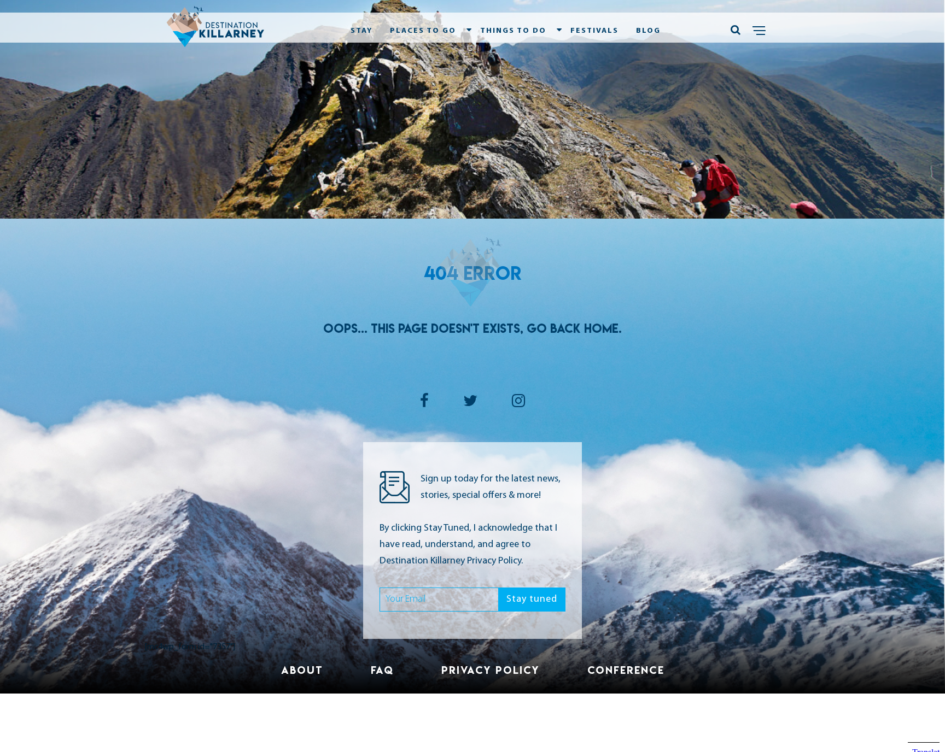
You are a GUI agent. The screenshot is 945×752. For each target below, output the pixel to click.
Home (601, 328)
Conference (625, 670)
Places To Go (423, 31)
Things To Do (513, 31)
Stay (361, 31)
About (302, 670)
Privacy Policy (490, 670)
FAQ (382, 670)
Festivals (594, 31)
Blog (648, 31)
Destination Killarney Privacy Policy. (451, 561)
